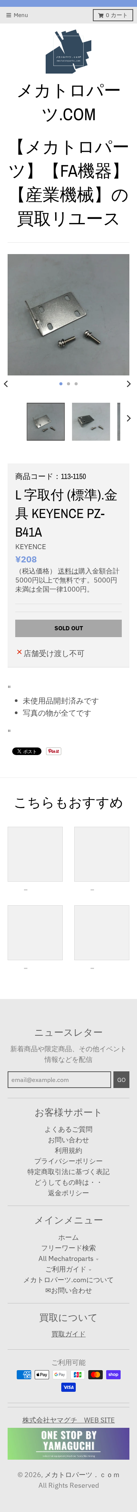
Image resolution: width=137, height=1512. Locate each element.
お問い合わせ (68, 1139)
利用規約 (68, 1150)
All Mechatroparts (66, 1258)
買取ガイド (68, 1334)
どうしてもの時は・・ (68, 1182)
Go (121, 1079)
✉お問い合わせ (68, 1290)
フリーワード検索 (68, 1248)
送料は (68, 571)
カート (117, 15)
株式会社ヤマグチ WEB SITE (68, 1420)
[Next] (128, 383)
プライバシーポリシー (68, 1161)
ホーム (68, 1237)
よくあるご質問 (68, 1129)
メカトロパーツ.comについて (68, 1279)
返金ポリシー (68, 1193)
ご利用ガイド (65, 1269)
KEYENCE (30, 546)
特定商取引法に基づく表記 (68, 1171)
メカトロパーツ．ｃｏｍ (82, 1474)
